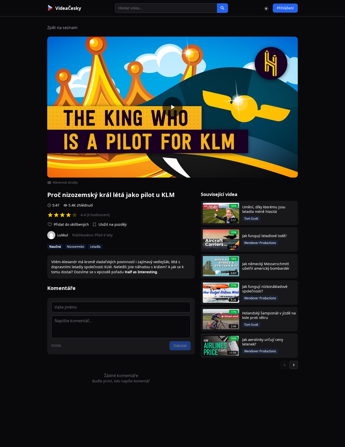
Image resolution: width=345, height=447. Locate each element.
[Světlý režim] (266, 8)
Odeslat (180, 345)
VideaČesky (68, 8)
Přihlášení (285, 8)
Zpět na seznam (62, 27)
